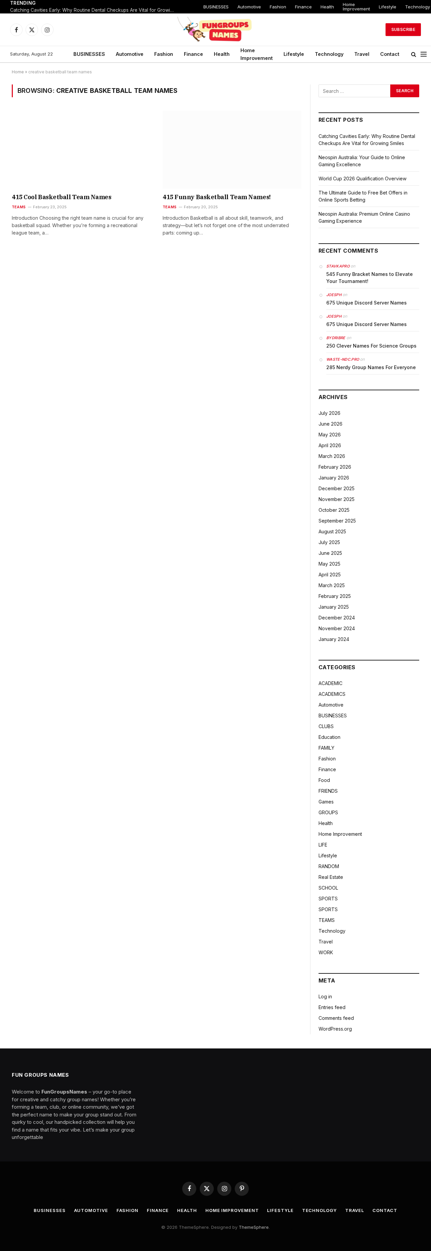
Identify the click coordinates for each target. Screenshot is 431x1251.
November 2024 (337, 628)
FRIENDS (328, 791)
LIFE (323, 845)
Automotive (249, 6)
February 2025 (335, 596)
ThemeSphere (254, 1227)
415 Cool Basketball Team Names (61, 197)
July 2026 (329, 413)
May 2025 (329, 564)
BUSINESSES (216, 6)
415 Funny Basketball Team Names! (217, 197)
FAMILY (326, 748)
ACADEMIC (330, 683)
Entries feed (332, 1007)
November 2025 (337, 499)
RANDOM (329, 866)
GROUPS (328, 812)
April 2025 (330, 574)
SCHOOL (328, 888)
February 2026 (335, 467)
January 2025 (334, 607)
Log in (325, 996)
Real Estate (331, 877)
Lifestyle (387, 6)
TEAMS (19, 207)
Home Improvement (356, 6)
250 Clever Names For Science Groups (371, 346)
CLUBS (326, 726)
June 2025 (330, 553)
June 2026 (330, 424)
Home (18, 71)
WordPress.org (335, 1029)
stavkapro (338, 266)
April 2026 (330, 445)
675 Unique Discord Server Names (366, 303)
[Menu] (424, 54)
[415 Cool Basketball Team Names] (81, 150)
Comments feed (336, 1018)
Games (326, 802)
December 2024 (337, 617)
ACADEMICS (332, 694)
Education (329, 737)
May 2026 (330, 434)
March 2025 (332, 585)
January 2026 (334, 477)
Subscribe (403, 29)
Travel (361, 54)
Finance (303, 6)
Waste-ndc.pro (342, 359)
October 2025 (334, 510)
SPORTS (328, 898)
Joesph (333, 294)
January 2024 (334, 639)
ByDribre (335, 337)
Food (324, 780)
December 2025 (337, 488)
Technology (329, 54)
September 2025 (337, 521)
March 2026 (332, 456)
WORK (326, 952)
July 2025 (329, 542)
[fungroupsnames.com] (215, 29)
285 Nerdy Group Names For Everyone (371, 367)
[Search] (414, 54)
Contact (389, 54)
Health (327, 6)
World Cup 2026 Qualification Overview (362, 178)
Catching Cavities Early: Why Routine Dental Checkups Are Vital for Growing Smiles (94, 10)
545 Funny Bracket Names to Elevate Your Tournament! (369, 277)
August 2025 (332, 531)
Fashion (278, 6)
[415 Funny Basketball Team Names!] (232, 150)
